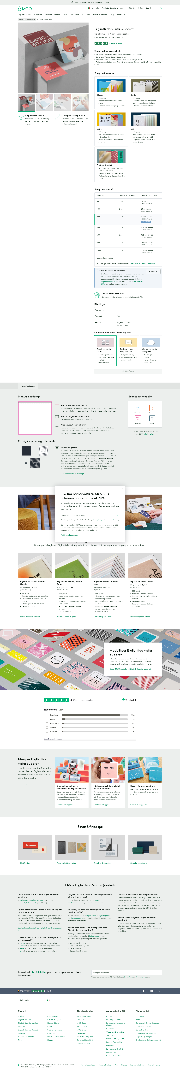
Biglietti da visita (24, 1020)
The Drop (110, 1035)
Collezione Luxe (83, 1043)
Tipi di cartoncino (84, 1016)
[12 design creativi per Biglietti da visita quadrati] (108, 770)
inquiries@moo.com (109, 281)
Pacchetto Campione (110, 8)
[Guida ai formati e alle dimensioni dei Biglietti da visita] (72, 770)
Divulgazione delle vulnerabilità (148, 1040)
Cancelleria (74, 15)
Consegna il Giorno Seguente (147, 1023)
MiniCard (21, 1026)
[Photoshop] (138, 408)
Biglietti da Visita (24, 15)
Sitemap (124, 1065)
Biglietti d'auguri (54, 1020)
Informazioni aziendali (137, 1065)
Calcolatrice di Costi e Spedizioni (141, 264)
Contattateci (140, 1016)
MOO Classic (82, 1030)
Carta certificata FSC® (85, 1040)
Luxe (21, 951)
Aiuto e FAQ (121, 15)
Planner (50, 1040)
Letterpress (81, 1033)
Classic (22, 943)
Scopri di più (153, 271)
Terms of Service (141, 977)
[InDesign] (138, 418)
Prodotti (21, 1016)
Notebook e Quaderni (56, 1037)
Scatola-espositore (54, 1030)
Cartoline (38, 15)
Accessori (86, 15)
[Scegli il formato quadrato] (145, 770)
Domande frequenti (143, 1026)
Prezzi (138, 1020)
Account (123, 8)
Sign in (132, 8)
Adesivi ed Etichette (26, 1037)
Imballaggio (111, 1052)
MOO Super (81, 1023)
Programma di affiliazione (146, 1033)
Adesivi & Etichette (52, 15)
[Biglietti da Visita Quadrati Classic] (35, 565)
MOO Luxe (81, 1020)
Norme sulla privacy (105, 1065)
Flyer (65, 15)
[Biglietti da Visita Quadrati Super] (72, 565)
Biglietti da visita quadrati (28, 1023)
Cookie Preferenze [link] (154, 1065)
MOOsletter (39, 972)
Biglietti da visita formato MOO (32, 900)
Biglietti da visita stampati (28, 1030)
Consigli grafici (147, 434)
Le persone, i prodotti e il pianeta (116, 1024)
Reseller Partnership (114, 1042)
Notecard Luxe (53, 1023)
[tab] (28, 386)
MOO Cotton (82, 1026)
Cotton (22, 946)
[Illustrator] (152, 408)
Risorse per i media (113, 1020)
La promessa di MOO (114, 1049)
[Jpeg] (152, 418)
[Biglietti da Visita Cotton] (145, 565)
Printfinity (110, 1045)
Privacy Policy (128, 977)
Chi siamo (110, 1016)
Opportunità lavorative (115, 1032)
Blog (112, 15)
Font (116, 1065)
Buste (49, 1026)
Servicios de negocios (115, 1039)
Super (22, 948)
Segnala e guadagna (144, 1037)
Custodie (50, 1033)
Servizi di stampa (100, 15)
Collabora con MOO (114, 1056)
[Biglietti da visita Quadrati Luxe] (108, 565)
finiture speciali (95, 936)
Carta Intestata (52, 1016)
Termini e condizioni (88, 1065)
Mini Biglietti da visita (28, 903)
